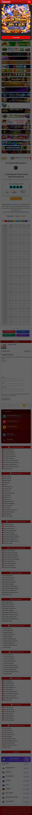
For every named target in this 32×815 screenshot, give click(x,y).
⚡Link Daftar (16, 37)
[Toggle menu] (29, 2)
